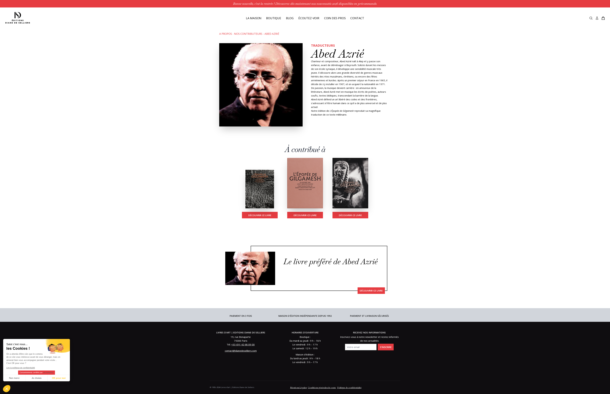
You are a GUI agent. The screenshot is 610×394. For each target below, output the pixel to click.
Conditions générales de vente (322, 387)
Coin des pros (335, 18)
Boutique (273, 18)
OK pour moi (59, 378)
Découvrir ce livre (259, 215)
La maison (253, 18)
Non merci (14, 378)
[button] (6, 388)
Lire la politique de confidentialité (20, 368)
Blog (290, 18)
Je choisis (36, 378)
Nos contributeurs (248, 34)
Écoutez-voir (308, 18)
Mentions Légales (298, 387)
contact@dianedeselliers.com (241, 350)
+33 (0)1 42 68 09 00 (243, 344)
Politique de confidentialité (349, 387)
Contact (357, 18)
